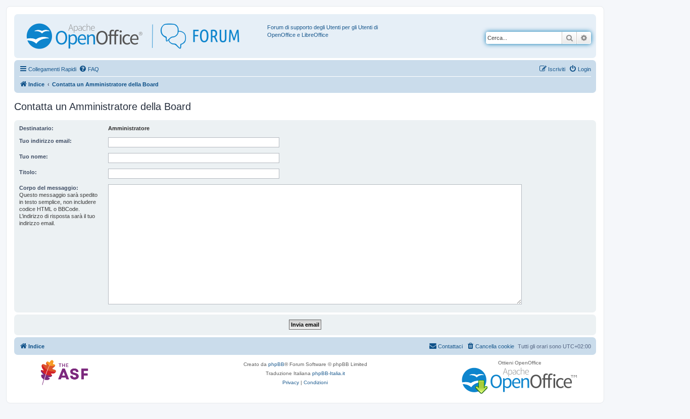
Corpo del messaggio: (48, 188)
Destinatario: (36, 128)
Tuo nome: (33, 156)
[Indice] (142, 36)
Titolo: (28, 172)
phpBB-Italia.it (328, 373)
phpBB (276, 364)
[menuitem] (89, 69)
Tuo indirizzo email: (45, 141)
